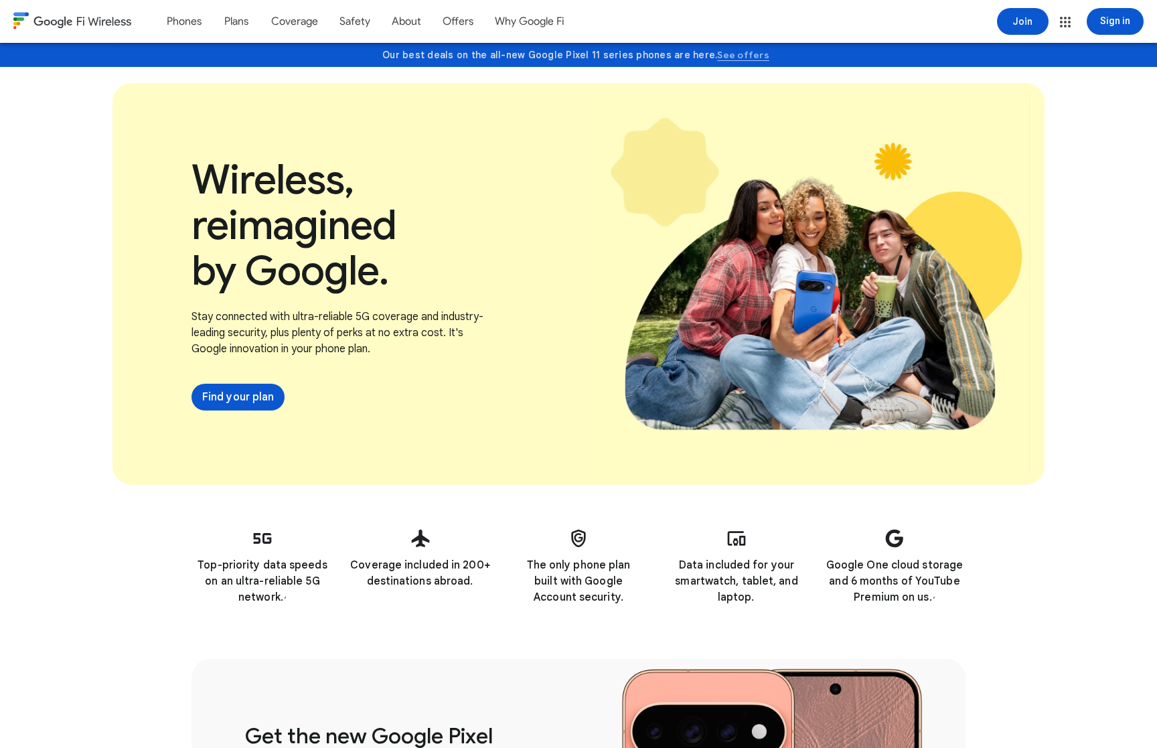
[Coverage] (294, 21)
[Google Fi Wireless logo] (72, 22)
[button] (1065, 22)
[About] (406, 21)
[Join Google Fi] (1023, 21)
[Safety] (354, 21)
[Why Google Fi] (529, 21)
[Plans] (236, 21)
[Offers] (458, 21)
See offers (743, 55)
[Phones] (184, 21)
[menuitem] (184, 21)
